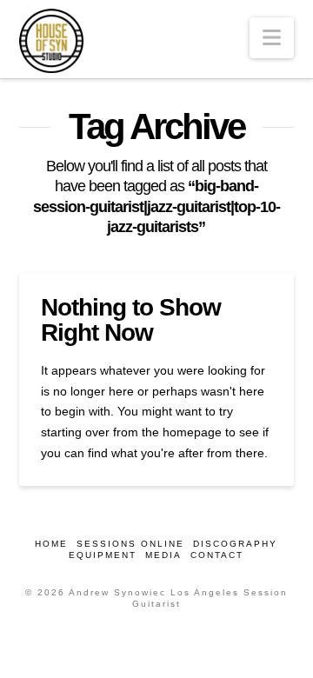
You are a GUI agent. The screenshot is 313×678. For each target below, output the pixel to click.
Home (51, 543)
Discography (235, 543)
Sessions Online (130, 543)
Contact (216, 555)
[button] (272, 37)
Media (163, 555)
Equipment (103, 555)
